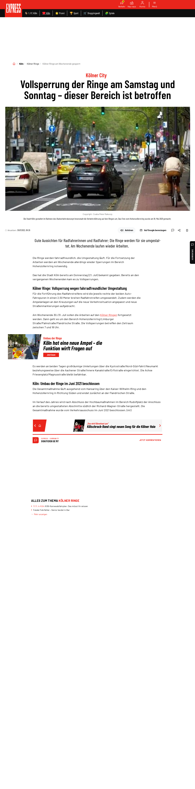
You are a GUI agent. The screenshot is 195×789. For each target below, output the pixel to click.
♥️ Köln (46, 13)
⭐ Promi (60, 13)
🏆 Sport (74, 13)
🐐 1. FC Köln (31, 13)
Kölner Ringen (108, 315)
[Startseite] (14, 63)
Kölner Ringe (33, 63)
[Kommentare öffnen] (172, 230)
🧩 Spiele (109, 13)
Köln (21, 63)
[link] (13, 8)
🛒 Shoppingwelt (91, 13)
